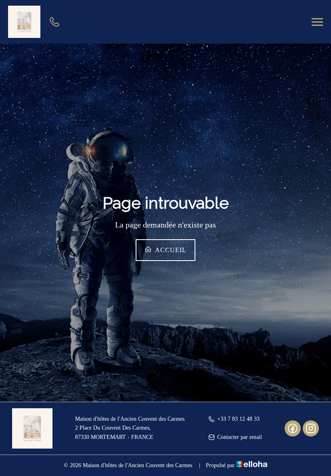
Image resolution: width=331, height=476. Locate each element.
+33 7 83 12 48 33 (238, 419)
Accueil (169, 249)
